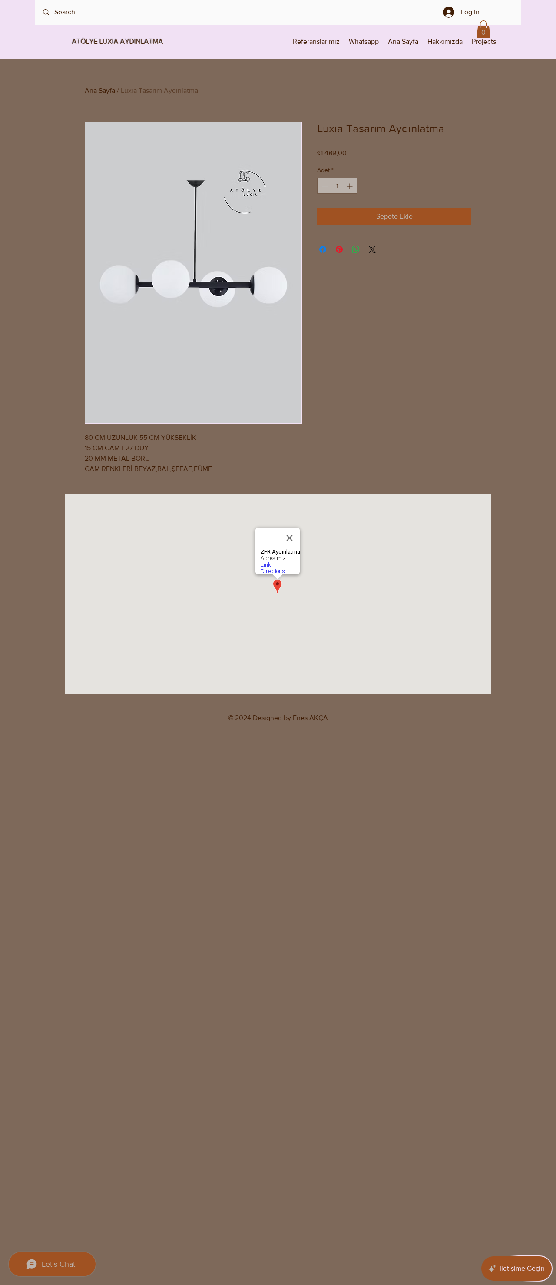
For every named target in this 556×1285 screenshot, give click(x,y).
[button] (483, 29)
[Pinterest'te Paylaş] (339, 249)
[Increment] (350, 185)
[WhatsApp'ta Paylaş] (356, 249)
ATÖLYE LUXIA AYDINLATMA (110, 41)
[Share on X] (372, 249)
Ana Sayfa (100, 90)
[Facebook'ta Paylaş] (323, 249)
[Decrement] (323, 185)
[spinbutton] (337, 185)
